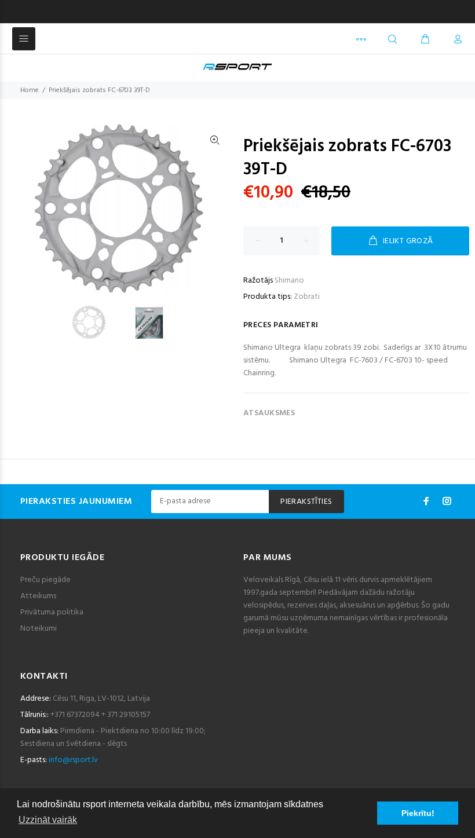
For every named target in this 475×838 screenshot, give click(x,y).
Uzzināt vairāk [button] (48, 820)
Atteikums (38, 596)
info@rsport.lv (73, 760)
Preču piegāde (45, 580)
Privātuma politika (51, 612)
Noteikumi (38, 628)
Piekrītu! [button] (417, 813)
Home (29, 90)
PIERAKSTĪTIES (306, 501)
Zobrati (307, 296)
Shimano (289, 280)
